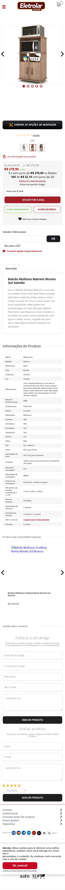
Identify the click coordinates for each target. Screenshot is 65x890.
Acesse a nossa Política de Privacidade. (20, 870)
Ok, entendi (19, 865)
